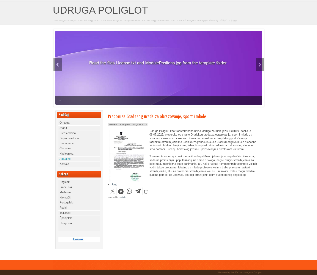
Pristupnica (67, 143)
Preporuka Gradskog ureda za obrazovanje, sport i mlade (157, 116)
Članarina (65, 148)
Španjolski (66, 218)
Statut (63, 128)
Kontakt (64, 164)
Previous (57, 64)
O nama (64, 122)
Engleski (65, 182)
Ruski (63, 207)
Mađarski (65, 192)
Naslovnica (66, 153)
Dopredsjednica (69, 138)
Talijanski (65, 212)
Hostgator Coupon (252, 272)
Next (260, 64)
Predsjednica (68, 133)
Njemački (65, 197)
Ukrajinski (66, 223)
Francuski (66, 187)
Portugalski (67, 202)
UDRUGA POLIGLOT (100, 10)
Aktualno (65, 158)
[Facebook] (79, 241)
